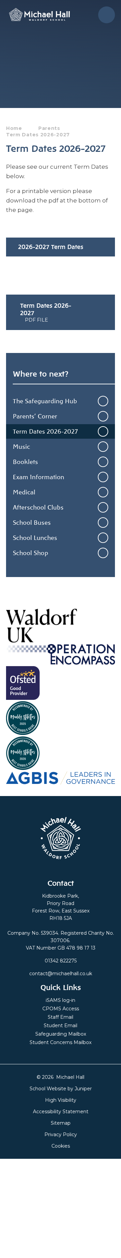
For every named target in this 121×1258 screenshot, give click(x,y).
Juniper (83, 1089)
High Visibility (60, 1100)
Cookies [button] (60, 1146)
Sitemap (61, 1123)
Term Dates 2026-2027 (38, 135)
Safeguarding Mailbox (60, 1034)
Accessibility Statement (60, 1112)
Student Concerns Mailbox (60, 1042)
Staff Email (60, 1017)
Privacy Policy (60, 1134)
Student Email (60, 1025)
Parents (49, 128)
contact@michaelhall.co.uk (60, 973)
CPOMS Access (60, 1009)
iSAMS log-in (60, 1000)
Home (14, 128)
